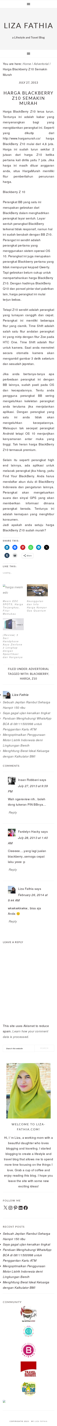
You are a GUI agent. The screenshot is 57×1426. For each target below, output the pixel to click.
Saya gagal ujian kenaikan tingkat (26, 713)
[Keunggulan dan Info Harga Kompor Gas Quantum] (37, 590)
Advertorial (39, 669)
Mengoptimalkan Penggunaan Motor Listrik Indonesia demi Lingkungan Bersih (24, 739)
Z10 (34, 678)
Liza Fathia (41, 1421)
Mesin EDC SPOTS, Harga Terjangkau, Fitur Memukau (13, 607)
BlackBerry (39, 674)
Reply (13, 812)
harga (25, 678)
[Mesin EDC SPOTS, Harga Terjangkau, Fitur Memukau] (13, 590)
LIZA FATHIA (28, 26)
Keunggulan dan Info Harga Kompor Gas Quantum (37, 605)
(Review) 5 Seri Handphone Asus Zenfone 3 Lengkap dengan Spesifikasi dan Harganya (13, 646)
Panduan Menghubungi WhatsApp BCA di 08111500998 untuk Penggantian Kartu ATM (27, 723)
